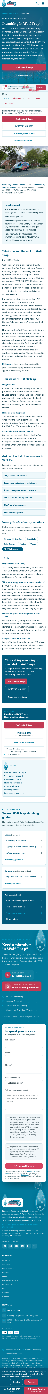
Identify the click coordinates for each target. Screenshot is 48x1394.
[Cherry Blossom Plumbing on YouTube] (16, 1246)
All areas (9, 104)
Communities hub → (12, 779)
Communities (11, 1368)
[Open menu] (43, 3)
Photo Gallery (8, 1268)
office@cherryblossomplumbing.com (22, 1315)
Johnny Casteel (9, 187)
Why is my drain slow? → (15, 475)
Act (3, 1368)
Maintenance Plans (10, 1280)
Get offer (40, 88)
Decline (16, 1382)
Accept (31, 1382)
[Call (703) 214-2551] (37, 3)
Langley (18, 539)
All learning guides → (14, 860)
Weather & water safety (25, 1363)
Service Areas (14, 13)
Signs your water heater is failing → (20, 483)
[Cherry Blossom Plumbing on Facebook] (4, 1246)
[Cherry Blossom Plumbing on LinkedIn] (22, 1246)
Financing (6, 1276)
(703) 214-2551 (25, 75)
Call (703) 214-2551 (24, 126)
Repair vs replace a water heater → (20, 490)
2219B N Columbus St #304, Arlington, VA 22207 (21, 1017)
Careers (5, 1292)
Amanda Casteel (18, 185)
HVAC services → (11, 786)
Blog (4, 1288)
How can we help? (13, 1078)
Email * (8, 1052)
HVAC (28, 98)
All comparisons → (13, 883)
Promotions (7, 1284)
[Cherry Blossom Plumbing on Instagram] (10, 1246)
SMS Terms (25, 1175)
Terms (7, 1173)
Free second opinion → (24, 140)
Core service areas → (13, 776)
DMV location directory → (15, 772)
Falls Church (9, 544)
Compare (39, 1365)
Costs (26, 1360)
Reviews (5, 1272)
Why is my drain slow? (23, 133)
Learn (6, 98)
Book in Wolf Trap (24, 67)
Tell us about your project (16, 1090)
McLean (7, 539)
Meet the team (15, 1236)
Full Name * (10, 1040)
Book (37, 98)
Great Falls (31, 539)
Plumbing (17, 98)
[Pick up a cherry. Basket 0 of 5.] (24, 89)
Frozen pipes (15, 1365)
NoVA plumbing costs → (15, 505)
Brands (33, 1360)
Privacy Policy (32, 1171)
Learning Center (8, 1360)
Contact (5, 1296)
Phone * (8, 1065)
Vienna (33, 544)
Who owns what (8, 1363)
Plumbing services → (13, 783)
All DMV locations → (13, 549)
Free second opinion (17, 697)
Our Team (6, 1264)
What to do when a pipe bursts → (19, 497)
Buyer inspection (28, 1365)
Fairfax (22, 544)
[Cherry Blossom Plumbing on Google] (28, 1246)
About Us (6, 1261)
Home (4, 13)
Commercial (22, 1368)
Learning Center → (12, 790)
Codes (39, 1360)
